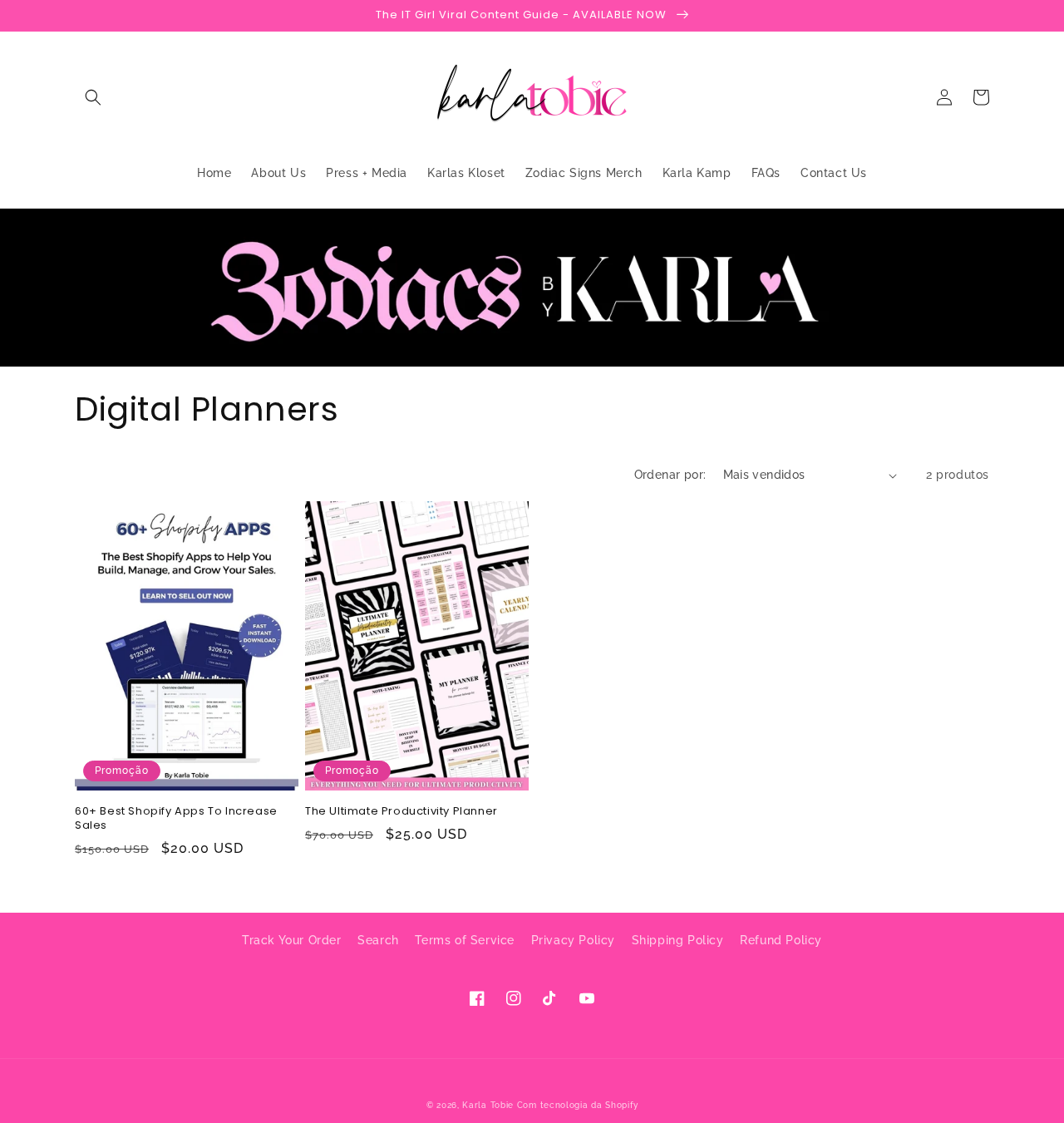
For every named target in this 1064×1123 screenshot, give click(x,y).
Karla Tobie (488, 1105)
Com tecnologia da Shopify (577, 1105)
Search (378, 940)
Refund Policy (781, 940)
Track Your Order (292, 940)
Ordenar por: (670, 474)
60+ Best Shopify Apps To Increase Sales (176, 819)
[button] (93, 97)
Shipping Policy (678, 940)
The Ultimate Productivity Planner (401, 812)
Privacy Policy (573, 940)
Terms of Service (465, 940)
